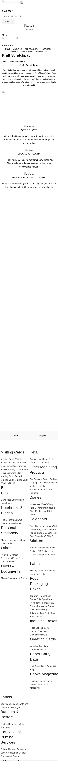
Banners (12, 724)
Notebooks (16, 523)
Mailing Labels (37, 570)
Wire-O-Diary (47, 504)
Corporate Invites (38, 649)
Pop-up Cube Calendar (41, 533)
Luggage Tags (36, 483)
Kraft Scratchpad (9, 520)
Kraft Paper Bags (38, 666)
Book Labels (7, 704)
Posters (4, 724)
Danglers (34, 459)
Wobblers (43, 459)
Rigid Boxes (36, 628)
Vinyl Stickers (36, 548)
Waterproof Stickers (46, 554)
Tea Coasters (36, 479)
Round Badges (50, 479)
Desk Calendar (37, 526)
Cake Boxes (36, 610)
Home (4, 62)
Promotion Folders (38, 489)
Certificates (6, 558)
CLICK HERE (29, 147)
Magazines (35, 504)
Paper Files (17, 558)
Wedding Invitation (39, 646)
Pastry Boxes (51, 613)
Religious (34, 681)
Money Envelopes (9, 540)
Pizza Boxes (36, 616)
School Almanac (8, 749)
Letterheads (6, 503)
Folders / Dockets (9, 555)
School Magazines (9, 753)
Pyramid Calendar (47, 529)
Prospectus (22, 749)
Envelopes (6, 500)
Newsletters (41, 486)
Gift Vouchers (42, 463)
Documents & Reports (17, 578)
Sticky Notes (18, 500)
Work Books (13, 756)
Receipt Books (8, 562)
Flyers (4, 578)
